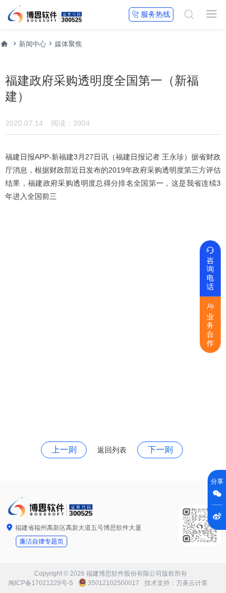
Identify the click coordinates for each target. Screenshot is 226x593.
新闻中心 (32, 44)
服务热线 (151, 14)
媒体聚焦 (68, 44)
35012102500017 (113, 583)
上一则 (64, 449)
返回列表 (112, 450)
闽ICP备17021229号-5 (40, 583)
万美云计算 (192, 583)
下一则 (160, 449)
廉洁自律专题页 (41, 541)
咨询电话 (210, 268)
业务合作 (210, 325)
